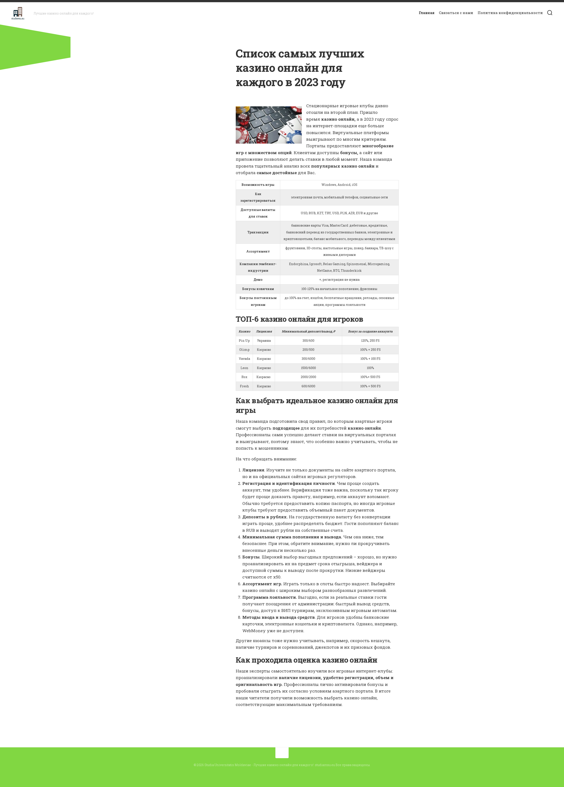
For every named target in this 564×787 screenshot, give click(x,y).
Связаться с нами (456, 13)
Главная (426, 13)
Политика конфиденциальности (510, 13)
